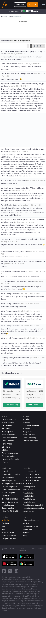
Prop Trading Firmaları (11, 474)
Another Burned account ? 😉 (11, 79)
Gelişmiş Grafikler (9, 539)
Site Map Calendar (37, 549)
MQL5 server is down (8, 64)
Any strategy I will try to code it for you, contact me (19, 261)
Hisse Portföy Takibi (10, 511)
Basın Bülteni (28, 490)
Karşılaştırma (28, 511)
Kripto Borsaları (8, 505)
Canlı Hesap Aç (12, 405)
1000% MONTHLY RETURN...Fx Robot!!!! (15, 239)
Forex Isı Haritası (8, 456)
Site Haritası (22, 550)
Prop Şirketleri (28, 496)
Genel (18, 64)
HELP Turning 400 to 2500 (10, 281)
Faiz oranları (7, 425)
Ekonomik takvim (8, 419)
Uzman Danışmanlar (10, 502)
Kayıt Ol (32, 4)
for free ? (4, 267)
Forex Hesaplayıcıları (10, 453)
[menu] (43, 4)
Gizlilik (12, 549)
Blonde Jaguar (6, 180)
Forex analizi (7, 444)
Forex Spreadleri (29, 471)
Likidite (5, 450)
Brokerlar (5, 471)
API (3, 526)
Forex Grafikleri (29, 435)
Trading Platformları (10, 499)
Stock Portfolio (8, 533)
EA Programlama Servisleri (12, 484)
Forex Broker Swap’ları (32, 477)
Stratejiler (27, 428)
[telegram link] (17, 571)
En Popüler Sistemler (31, 425)
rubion (3, 294)
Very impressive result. (9, 183)
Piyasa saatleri (8, 422)
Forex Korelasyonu (9, 438)
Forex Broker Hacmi (31, 480)
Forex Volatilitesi (8, 435)
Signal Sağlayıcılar (9, 480)
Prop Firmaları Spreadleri (33, 505)
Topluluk (26, 419)
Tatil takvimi (6, 428)
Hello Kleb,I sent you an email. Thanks (14, 257)
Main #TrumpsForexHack (10, 74)
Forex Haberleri (8, 441)
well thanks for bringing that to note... (14, 307)
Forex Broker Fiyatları (31, 474)
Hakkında (27, 533)
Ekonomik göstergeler (10, 459)
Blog (25, 536)
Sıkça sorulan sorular (31, 520)
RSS (3, 529)
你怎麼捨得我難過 (7, 251)
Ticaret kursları (8, 508)
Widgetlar (5, 520)
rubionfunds (5, 41)
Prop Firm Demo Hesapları (33, 508)
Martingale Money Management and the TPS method (20, 188)
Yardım (26, 523)
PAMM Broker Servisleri (11, 490)
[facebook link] (4, 571)
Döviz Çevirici (7, 462)
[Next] (43, 46)
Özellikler (5, 523)
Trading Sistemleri (26, 74)
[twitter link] (10, 571)
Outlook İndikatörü (30, 441)
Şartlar (4, 549)
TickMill (4, 205)
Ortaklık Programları (10, 487)
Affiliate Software (9, 536)
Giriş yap (20, 4)
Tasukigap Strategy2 (8, 358)
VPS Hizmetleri (8, 477)
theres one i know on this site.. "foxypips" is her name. (20, 277)
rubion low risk (6, 338)
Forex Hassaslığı (29, 438)
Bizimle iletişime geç (31, 526)
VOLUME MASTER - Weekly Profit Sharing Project (18, 51)
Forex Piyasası (7, 432)
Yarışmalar (27, 432)
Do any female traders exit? (10, 271)
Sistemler (26, 422)
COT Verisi (6, 447)
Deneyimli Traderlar (27, 281)
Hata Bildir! (27, 529)
